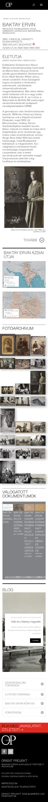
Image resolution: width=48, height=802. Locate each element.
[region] (24, 632)
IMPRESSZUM (9, 783)
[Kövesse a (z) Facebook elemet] (4, 751)
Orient (6, 19)
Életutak (14, 19)
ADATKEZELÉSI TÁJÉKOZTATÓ (18, 786)
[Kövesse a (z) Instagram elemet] (10, 751)
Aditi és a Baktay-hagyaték (26, 621)
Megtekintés (12, 577)
